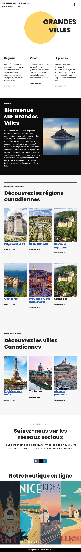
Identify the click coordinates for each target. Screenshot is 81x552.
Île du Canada (38, 244)
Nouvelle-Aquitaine (61, 245)
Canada (25, 163)
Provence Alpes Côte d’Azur (39, 300)
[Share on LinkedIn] (45, 461)
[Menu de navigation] (76, 4)
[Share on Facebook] (36, 461)
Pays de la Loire (14, 244)
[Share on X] (40, 461)
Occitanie (11, 299)
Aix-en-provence (60, 392)
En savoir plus (9, 86)
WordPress (48, 550)
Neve (30, 550)
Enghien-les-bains (13, 392)
